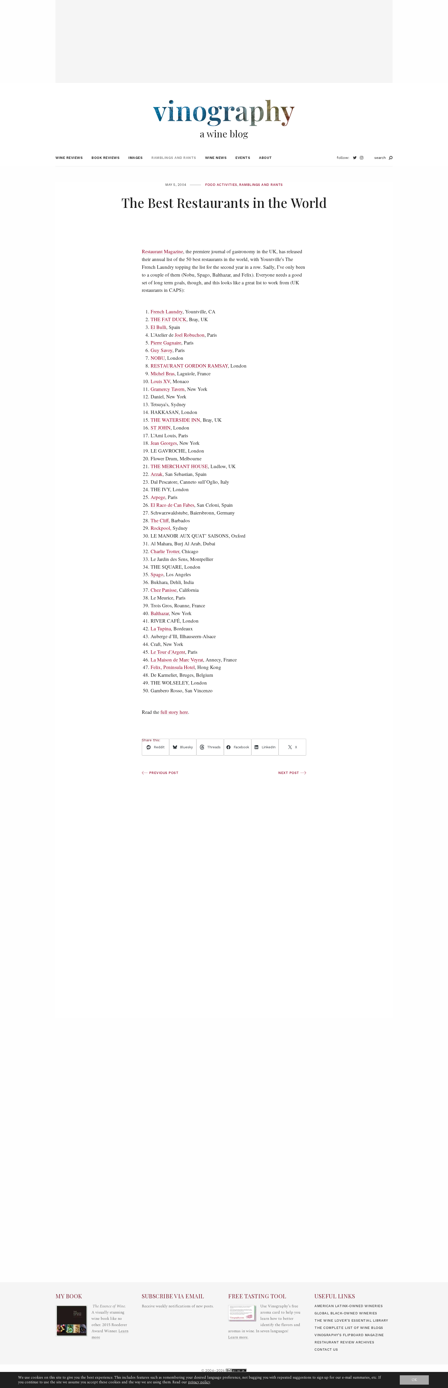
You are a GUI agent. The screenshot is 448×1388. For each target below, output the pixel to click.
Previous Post (163, 773)
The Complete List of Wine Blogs (348, 1328)
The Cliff (160, 520)
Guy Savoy (161, 350)
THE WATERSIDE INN (175, 420)
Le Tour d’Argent (168, 652)
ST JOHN (161, 427)
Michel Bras (162, 373)
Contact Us (326, 1349)
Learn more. (238, 1337)
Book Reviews (106, 158)
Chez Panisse (164, 590)
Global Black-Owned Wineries (345, 1313)
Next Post (289, 773)
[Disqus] (224, 942)
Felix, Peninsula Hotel (173, 667)
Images (135, 158)
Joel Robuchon (190, 335)
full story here (174, 712)
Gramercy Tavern (168, 389)
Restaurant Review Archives (344, 1342)
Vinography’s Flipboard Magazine (349, 1335)
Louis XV (160, 381)
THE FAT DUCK (168, 319)
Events (242, 158)
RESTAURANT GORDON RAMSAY (189, 365)
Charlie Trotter (165, 551)
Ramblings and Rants (173, 158)
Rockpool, (161, 528)
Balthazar (160, 613)
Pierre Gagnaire (166, 342)
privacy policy (199, 1382)
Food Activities (221, 185)
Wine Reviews (69, 158)
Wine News (216, 158)
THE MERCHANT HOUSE (179, 466)
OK (414, 1380)
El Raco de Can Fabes (172, 505)
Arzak (157, 474)
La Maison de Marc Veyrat (177, 659)
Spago (157, 574)
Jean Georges (164, 443)
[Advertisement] (224, 36)
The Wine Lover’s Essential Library (351, 1320)
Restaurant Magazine (162, 251)
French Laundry (167, 311)
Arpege (158, 497)
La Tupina (161, 628)
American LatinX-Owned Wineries (348, 1306)
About (265, 158)
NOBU (158, 358)
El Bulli (158, 327)
